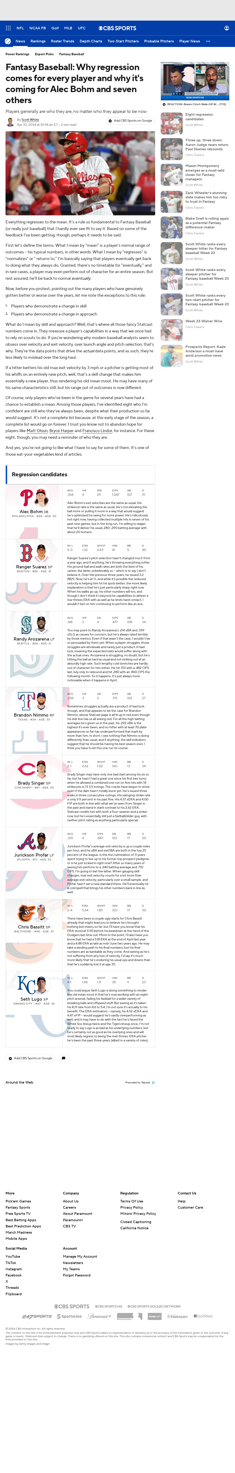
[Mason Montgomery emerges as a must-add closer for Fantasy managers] (172, 175)
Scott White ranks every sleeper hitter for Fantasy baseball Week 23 (206, 248)
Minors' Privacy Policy (138, 1213)
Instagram (14, 1269)
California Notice (134, 1228)
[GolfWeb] (203, 1316)
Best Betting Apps (21, 1220)
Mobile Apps (16, 1238)
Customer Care (190, 1207)
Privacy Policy (131, 1207)
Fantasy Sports (18, 1207)
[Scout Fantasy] (177, 1316)
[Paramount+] (99, 1315)
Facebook (14, 1275)
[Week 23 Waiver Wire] (172, 330)
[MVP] (155, 1314)
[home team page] (26, 498)
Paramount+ (73, 1220)
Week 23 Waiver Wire (203, 321)
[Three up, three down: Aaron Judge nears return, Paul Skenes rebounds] (172, 149)
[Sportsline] (69, 1315)
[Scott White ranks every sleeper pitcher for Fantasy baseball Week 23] (172, 279)
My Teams (71, 1269)
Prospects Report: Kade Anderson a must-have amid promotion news (205, 351)
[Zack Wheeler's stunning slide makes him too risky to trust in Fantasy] (172, 202)
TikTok (11, 1263)
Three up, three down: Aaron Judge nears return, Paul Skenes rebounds (207, 144)
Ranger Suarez (31, 567)
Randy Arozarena (31, 639)
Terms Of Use (131, 1201)
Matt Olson (37, 430)
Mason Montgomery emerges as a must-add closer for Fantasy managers (204, 172)
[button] (8, 28)
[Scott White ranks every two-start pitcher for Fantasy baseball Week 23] (172, 304)
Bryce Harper (61, 430)
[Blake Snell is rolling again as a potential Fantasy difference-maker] (172, 227)
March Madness (19, 1232)
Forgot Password (77, 1275)
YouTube (13, 1256)
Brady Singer (31, 783)
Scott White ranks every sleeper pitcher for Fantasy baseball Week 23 (207, 274)
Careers (69, 1207)
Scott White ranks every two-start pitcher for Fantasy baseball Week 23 (207, 300)
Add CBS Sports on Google (133, 121)
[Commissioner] (129, 1314)
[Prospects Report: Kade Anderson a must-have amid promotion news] (172, 356)
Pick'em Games (18, 1201)
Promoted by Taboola (137, 1082)
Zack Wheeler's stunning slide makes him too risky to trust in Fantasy (206, 197)
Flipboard (14, 1294)
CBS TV (69, 1226)
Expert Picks (44, 54)
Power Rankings (17, 54)
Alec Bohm (31, 512)
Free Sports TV (18, 1213)
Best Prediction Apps (23, 1226)
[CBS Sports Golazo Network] (154, 1306)
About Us (70, 1201)
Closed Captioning (135, 1222)
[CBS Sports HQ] (108, 1306)
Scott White (30, 120)
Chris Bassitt (31, 927)
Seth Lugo (31, 999)
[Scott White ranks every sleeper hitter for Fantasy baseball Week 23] (172, 253)
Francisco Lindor (97, 430)
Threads (12, 1287)
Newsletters (73, 1263)
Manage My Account (80, 1256)
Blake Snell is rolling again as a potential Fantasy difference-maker (207, 223)
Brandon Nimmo (31, 715)
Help (182, 1201)
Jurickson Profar (31, 855)
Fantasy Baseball (71, 54)
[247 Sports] (37, 1315)
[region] (195, 81)
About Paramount (77, 1213)
